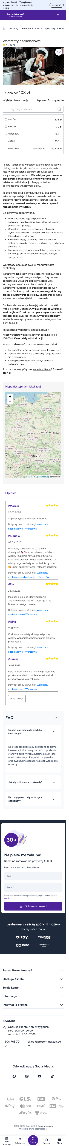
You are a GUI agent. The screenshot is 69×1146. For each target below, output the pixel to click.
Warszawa (13, 148)
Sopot (11, 141)
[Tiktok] (52, 1076)
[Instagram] (27, 1076)
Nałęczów (13, 134)
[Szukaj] (59, 109)
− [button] (10, 402)
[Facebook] (14, 1076)
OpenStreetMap (42, 476)
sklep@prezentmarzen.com (44, 1043)
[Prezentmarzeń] (15, 15)
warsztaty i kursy (42, 369)
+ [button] (10, 396)
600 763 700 (12, 1043)
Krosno (12, 126)
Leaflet (29, 476)
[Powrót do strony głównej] (4, 28)
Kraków (12, 119)
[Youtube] (40, 1076)
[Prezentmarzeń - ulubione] (58, 15)
